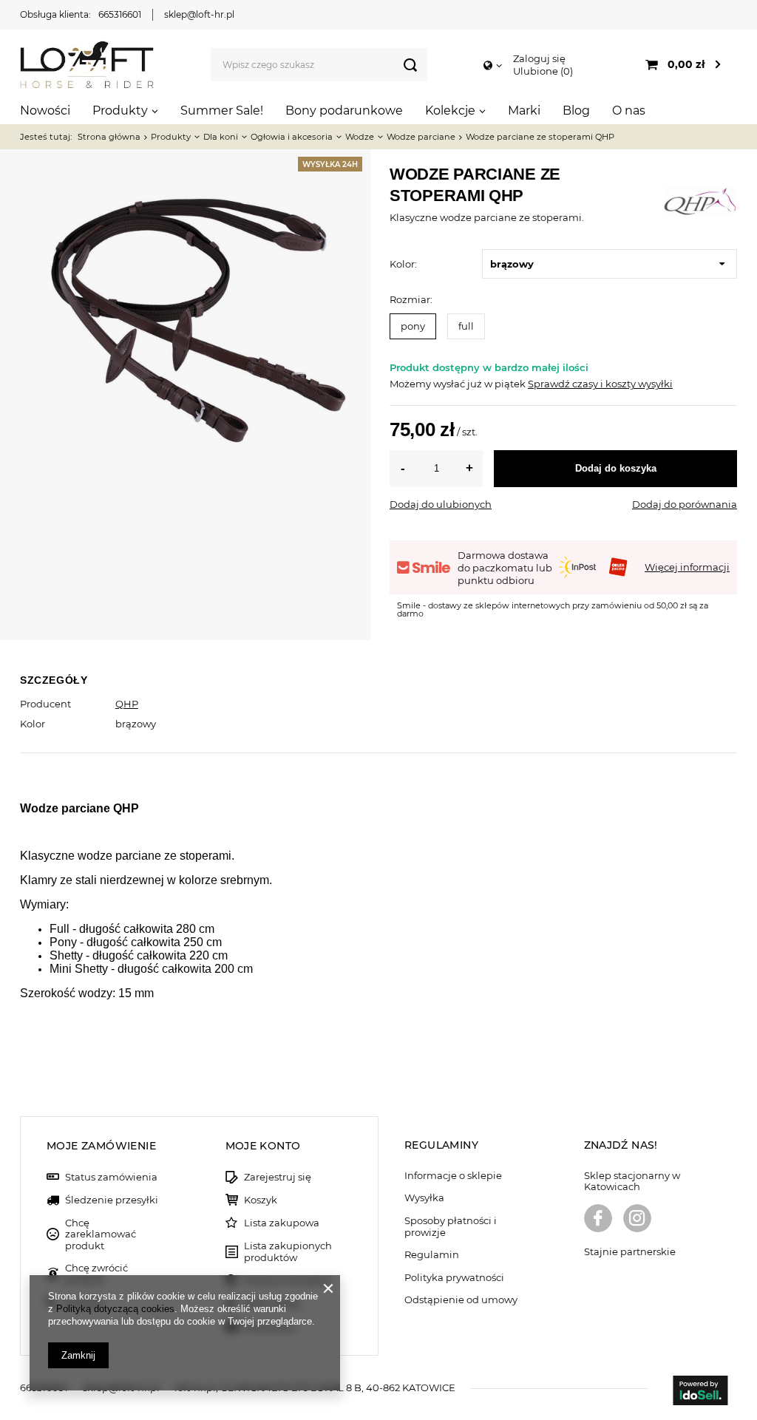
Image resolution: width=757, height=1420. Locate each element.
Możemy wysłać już (436, 384)
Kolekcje (450, 110)
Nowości (45, 110)
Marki (524, 110)
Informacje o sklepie (453, 1175)
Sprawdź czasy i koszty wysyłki (600, 384)
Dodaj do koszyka (615, 468)
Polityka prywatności (454, 1277)
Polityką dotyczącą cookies (115, 1308)
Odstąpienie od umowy (460, 1299)
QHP (126, 704)
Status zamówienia (111, 1177)
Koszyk (260, 1200)
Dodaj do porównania (684, 504)
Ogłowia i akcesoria (292, 137)
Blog (576, 110)
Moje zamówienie (101, 1145)
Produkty (120, 110)
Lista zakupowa (281, 1223)
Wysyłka (424, 1197)
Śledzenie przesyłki (111, 1200)
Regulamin (431, 1254)
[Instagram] (637, 1219)
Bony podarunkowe (344, 110)
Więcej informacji (687, 567)
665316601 (119, 14)
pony (413, 326)
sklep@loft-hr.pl (199, 14)
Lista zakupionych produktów (288, 1251)
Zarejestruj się (277, 1177)
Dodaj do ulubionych (441, 504)
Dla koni (220, 137)
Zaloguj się (539, 58)
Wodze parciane (421, 137)
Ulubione (541, 71)
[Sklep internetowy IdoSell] (700, 1392)
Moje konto (263, 1145)
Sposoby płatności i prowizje (450, 1226)
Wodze (359, 137)
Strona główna (109, 137)
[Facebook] (598, 1219)
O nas (628, 110)
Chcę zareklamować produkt (100, 1234)
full (466, 326)
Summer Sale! (221, 110)
